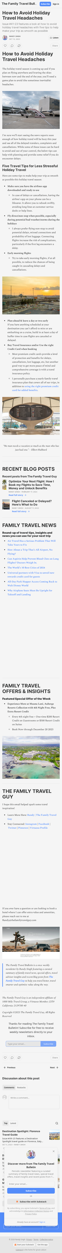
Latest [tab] (13, 1123)
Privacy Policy (31, 1214)
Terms (35, 1239)
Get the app (42, 1244)
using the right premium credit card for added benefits (35, 388)
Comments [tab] (9, 1087)
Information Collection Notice (36, 1211)
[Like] (5, 46)
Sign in (56, 4)
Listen (56, 37)
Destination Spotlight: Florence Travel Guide (21, 1133)
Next (52, 1067)
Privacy (29, 1239)
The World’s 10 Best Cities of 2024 (26, 568)
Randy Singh (14, 36)
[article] (31, 1140)
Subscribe (45, 4)
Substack (19, 1250)
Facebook (43, 824)
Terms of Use (44, 1208)
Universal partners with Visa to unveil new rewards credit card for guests (30, 575)
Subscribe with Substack (33, 1201)
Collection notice (46, 1239)
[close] (53, 1151)
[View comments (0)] (12, 46)
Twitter (12, 828)
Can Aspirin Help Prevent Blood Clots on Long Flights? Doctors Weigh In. (33, 561)
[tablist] (14, 1087)
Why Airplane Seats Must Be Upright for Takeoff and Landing (29, 592)
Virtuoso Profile (39, 828)
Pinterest (23, 828)
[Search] (57, 1123)
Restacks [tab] (21, 1087)
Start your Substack (25, 1244)
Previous (11, 1067)
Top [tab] (5, 1123)
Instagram (31, 824)
